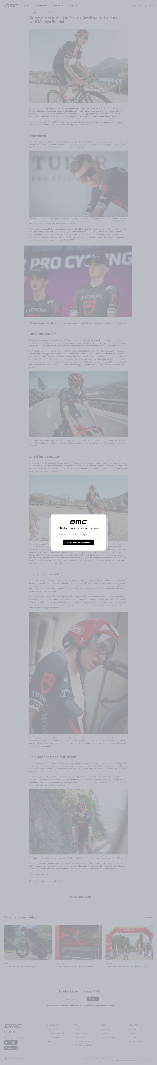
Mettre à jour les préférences (78, 542)
